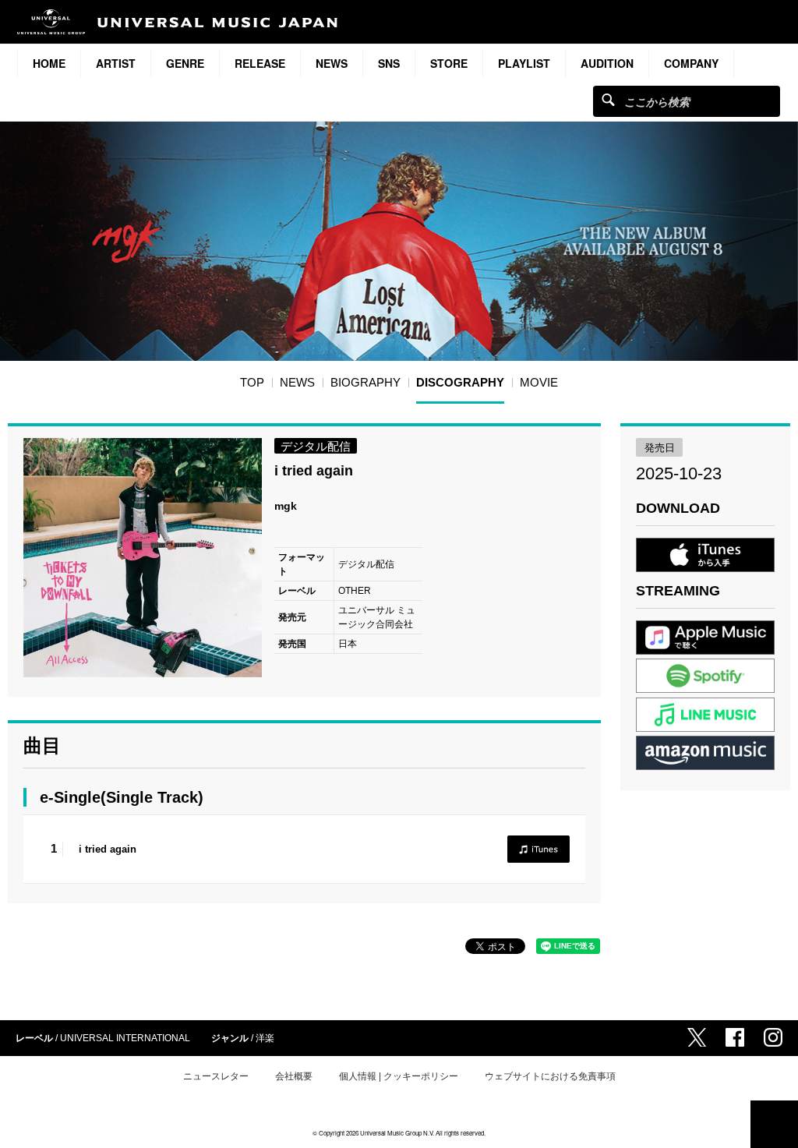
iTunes (538, 849)
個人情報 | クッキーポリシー (398, 1076)
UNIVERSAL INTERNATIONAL (125, 1038)
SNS (389, 63)
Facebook (735, 1037)
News (332, 63)
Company (691, 63)
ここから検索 (608, 99)
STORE (449, 63)
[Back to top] (774, 1124)
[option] (143, 557)
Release (260, 63)
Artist (116, 63)
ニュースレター (216, 1076)
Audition (607, 63)
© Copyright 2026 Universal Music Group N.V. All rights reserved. (399, 1133)
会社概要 (293, 1076)
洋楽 (265, 1038)
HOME (49, 63)
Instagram (773, 1037)
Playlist (524, 63)
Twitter (696, 1037)
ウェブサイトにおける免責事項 (550, 1076)
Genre (185, 63)
